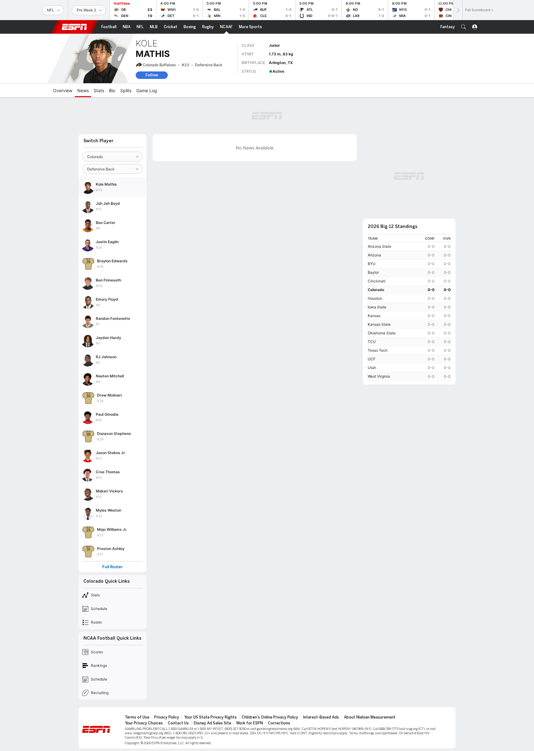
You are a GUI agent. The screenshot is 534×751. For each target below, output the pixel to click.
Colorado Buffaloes (159, 64)
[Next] (457, 10)
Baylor (373, 272)
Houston (375, 298)
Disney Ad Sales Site (212, 723)
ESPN (74, 27)
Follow (152, 75)
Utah (372, 367)
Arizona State (379, 246)
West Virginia (379, 376)
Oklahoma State (382, 333)
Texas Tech (378, 350)
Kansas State (379, 324)
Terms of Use (137, 717)
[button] (463, 26)
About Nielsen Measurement (370, 717)
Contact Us (178, 723)
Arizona (374, 255)
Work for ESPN (249, 723)
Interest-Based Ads (321, 717)
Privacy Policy (166, 717)
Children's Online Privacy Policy (270, 717)
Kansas (374, 315)
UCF (371, 359)
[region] (409, 307)
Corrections (279, 723)
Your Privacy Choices (144, 723)
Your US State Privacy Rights (210, 717)
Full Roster (112, 566)
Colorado (376, 289)
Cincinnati (376, 281)
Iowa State (377, 307)
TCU (372, 341)
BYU (371, 263)
